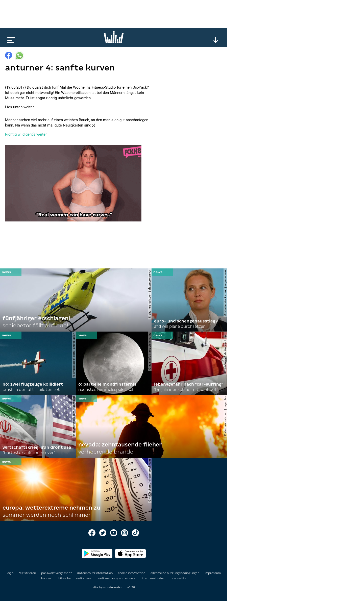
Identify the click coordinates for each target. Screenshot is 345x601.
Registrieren (27, 573)
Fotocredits (177, 578)
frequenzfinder (153, 578)
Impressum (213, 573)
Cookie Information (132, 573)
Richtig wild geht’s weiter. (26, 134)
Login (10, 573)
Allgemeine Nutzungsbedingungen (175, 573)
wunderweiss (112, 587)
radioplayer (84, 578)
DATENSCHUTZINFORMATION (95, 573)
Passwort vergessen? (56, 573)
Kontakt (47, 578)
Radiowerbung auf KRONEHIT (118, 578)
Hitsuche (64, 578)
